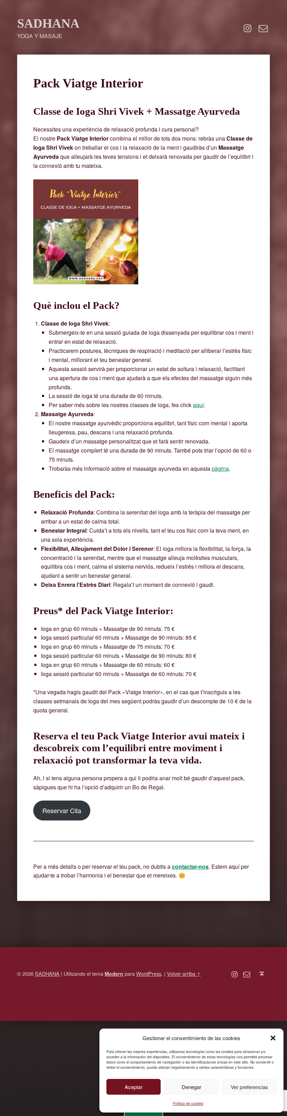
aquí (198, 405)
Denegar (191, 1086)
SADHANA (48, 23)
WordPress (148, 973)
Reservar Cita (61, 810)
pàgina (220, 468)
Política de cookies (188, 1103)
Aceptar (133, 1086)
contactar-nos (190, 866)
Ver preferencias (249, 1086)
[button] (273, 1038)
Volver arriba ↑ (184, 973)
